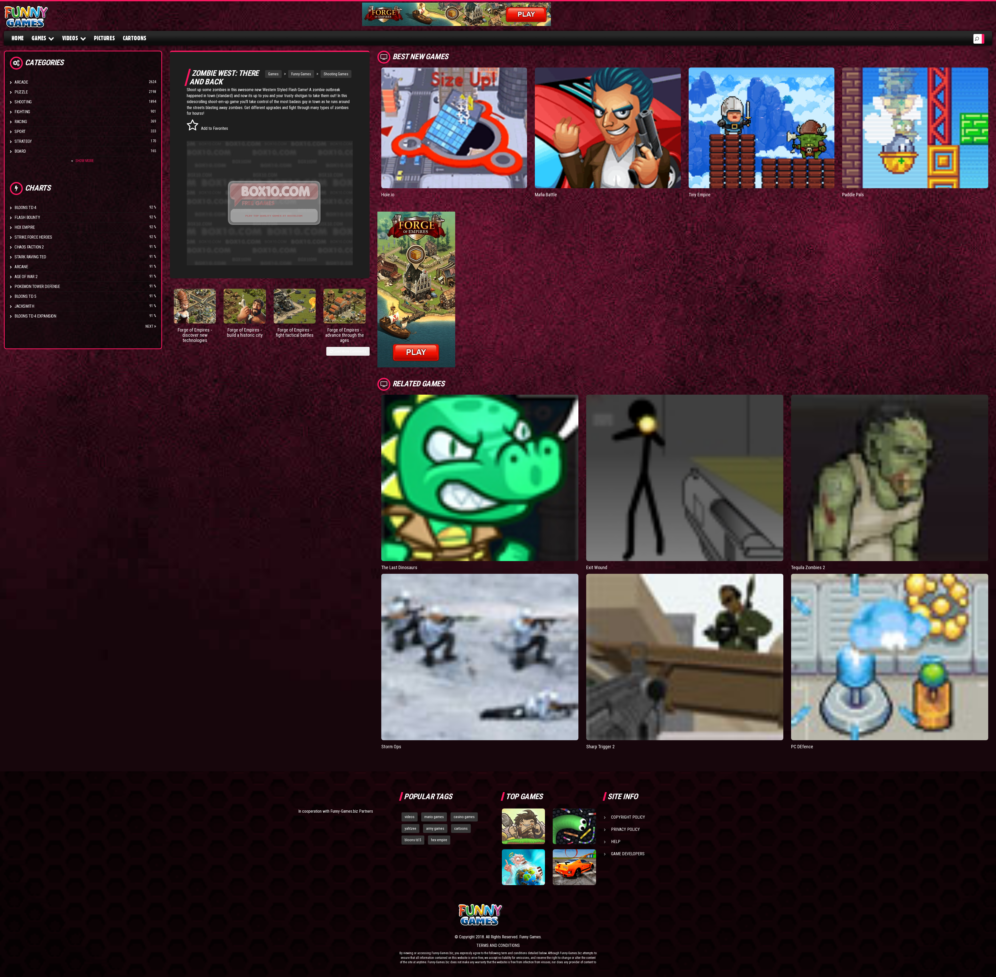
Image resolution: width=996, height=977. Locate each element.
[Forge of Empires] (195, 306)
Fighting (22, 111)
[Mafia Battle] (608, 128)
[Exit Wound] (684, 478)
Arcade (21, 82)
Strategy (23, 141)
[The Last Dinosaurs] (479, 478)
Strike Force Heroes (33, 237)
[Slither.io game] (574, 826)
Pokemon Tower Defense (37, 286)
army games (435, 828)
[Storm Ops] (479, 657)
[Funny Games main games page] (578, 914)
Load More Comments (349, 351)
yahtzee (410, 828)
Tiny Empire (699, 194)
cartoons (461, 828)
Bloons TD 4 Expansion (35, 316)
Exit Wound (596, 567)
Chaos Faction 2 (29, 247)
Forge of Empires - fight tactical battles (295, 332)
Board (20, 151)
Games (273, 74)
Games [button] (39, 38)
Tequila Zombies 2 (808, 567)
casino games (464, 817)
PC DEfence (802, 746)
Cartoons (135, 38)
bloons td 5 (413, 840)
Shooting (23, 101)
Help (615, 841)
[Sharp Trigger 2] (684, 657)
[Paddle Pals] (915, 128)
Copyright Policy (628, 817)
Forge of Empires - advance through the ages (344, 335)
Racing (21, 121)
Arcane (21, 266)
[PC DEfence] (889, 657)
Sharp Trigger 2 (600, 746)
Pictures (104, 38)
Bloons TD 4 (25, 207)
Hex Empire (25, 227)
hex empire (439, 840)
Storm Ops (391, 746)
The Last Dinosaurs (399, 567)
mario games (434, 817)
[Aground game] (523, 826)
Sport (20, 131)
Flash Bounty (27, 217)
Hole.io (387, 194)
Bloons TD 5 (25, 296)
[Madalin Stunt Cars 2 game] (574, 867)
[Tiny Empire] (762, 128)
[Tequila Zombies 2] (889, 478)
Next (150, 326)
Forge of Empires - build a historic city (245, 332)
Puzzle (21, 92)
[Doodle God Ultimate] (523, 867)
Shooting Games (336, 74)
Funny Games (301, 74)
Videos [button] (70, 38)
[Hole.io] (454, 128)
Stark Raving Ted (30, 256)
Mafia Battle (546, 194)
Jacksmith (24, 306)
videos (409, 817)
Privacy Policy (625, 829)
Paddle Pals (853, 194)
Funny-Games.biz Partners (351, 811)
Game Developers (628, 853)
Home (18, 38)
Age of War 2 (26, 276)
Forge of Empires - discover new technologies (195, 335)
